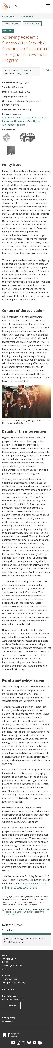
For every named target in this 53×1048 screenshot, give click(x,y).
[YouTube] (34, 1043)
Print (48, 70)
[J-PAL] (10, 6)
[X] (24, 1042)
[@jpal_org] (18, 1043)
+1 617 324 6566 (9, 979)
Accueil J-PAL (8, 16)
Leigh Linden (22, 73)
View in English (11, 23)
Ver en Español (32, 23)
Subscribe (11, 1005)
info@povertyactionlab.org (13, 982)
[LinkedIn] (13, 1043)
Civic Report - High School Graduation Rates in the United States (27, 911)
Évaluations (27, 16)
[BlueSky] (29, 1043)
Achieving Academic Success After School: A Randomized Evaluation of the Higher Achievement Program (24, 121)
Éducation (8, 31)
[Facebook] (40, 1043)
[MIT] (26, 1035)
